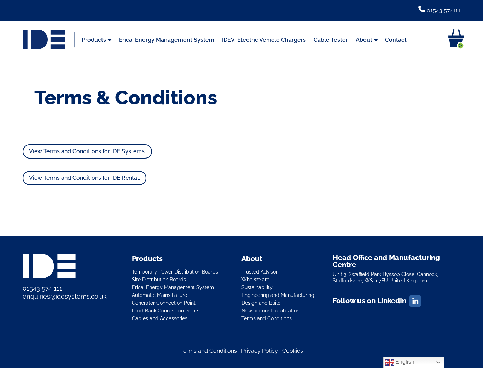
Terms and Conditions (267, 318)
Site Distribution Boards (159, 279)
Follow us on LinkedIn (369, 301)
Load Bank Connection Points (165, 310)
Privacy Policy (259, 350)
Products (94, 40)
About (364, 40)
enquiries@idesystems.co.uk (65, 296)
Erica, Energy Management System (166, 40)
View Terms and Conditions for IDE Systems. (87, 151)
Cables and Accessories (159, 318)
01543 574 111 (42, 288)
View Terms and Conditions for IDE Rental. (84, 177)
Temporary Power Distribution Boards (175, 271)
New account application (270, 310)
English (404, 362)
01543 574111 (442, 10)
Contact (396, 40)
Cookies (292, 350)
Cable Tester (331, 40)
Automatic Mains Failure (159, 295)
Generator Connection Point (164, 302)
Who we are (255, 279)
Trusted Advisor (260, 271)
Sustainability (257, 287)
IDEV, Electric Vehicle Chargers (264, 40)
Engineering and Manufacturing (278, 295)
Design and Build (261, 302)
